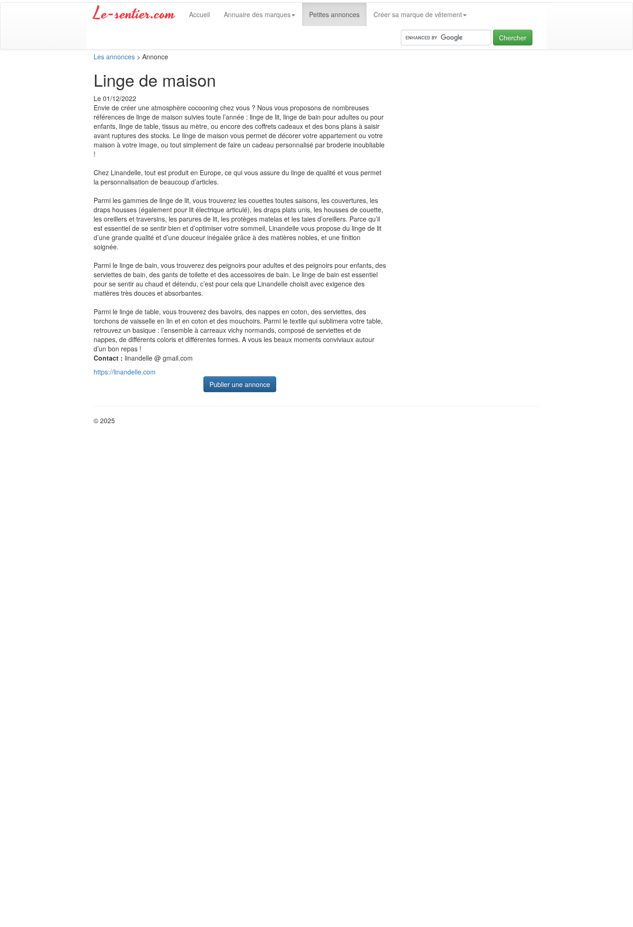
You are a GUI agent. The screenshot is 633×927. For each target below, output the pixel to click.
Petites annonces (334, 14)
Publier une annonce (239, 384)
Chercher (512, 37)
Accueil (199, 14)
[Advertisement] (469, 152)
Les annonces (114, 56)
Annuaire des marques (257, 14)
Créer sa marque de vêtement (417, 14)
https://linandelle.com (125, 371)
